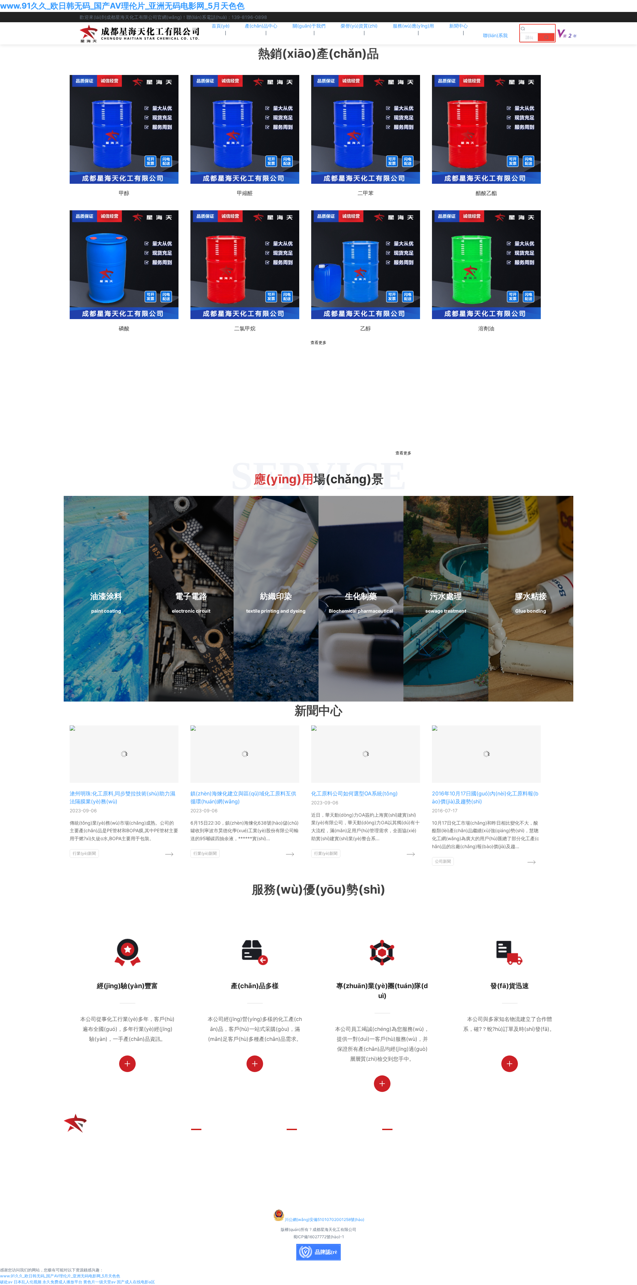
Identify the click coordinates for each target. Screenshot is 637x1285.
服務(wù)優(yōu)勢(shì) (315, 1142)
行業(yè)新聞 (84, 853)
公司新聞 (443, 861)
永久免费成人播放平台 (62, 1281)
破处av (6, 1281)
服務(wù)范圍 (303, 1166)
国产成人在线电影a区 (136, 1281)
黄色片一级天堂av (99, 1281)
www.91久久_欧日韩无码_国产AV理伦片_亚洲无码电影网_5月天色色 (122, 6)
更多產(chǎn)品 (209, 1142)
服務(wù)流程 (303, 1154)
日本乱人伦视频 (27, 1281)
